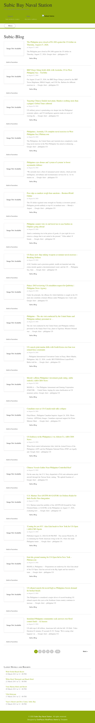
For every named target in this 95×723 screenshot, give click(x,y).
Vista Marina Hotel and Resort (16, 686)
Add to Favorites (12, 62)
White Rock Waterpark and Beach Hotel (20, 679)
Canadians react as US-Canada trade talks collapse (46, 408)
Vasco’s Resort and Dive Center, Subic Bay (21, 701)
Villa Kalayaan (11, 694)
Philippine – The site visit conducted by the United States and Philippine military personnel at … (51, 317)
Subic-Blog (33, 58)
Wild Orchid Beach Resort (15, 671)
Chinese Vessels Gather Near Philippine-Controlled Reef (49, 467)
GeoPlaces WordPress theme (47, 720)
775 (57, 651)
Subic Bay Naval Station (28, 4)
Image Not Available (14, 48)
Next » (85, 651)
